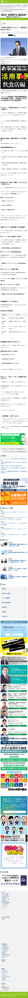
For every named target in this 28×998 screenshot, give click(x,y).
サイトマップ (4, 906)
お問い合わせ (5, 616)
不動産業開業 (4, 945)
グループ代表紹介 (5, 971)
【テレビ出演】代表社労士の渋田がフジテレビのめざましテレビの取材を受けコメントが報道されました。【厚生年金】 (14, 518)
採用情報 (3, 979)
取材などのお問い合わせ (6, 976)
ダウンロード (4, 905)
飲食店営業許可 (4, 949)
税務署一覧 (4, 961)
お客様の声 (4, 607)
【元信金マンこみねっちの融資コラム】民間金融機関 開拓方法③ (15, 451)
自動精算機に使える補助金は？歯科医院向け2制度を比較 (17, 577)
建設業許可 (4, 953)
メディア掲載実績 (5, 598)
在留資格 (3, 957)
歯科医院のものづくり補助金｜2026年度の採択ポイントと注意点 (17, 569)
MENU (5, 1)
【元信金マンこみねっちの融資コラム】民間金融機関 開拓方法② (13, 448)
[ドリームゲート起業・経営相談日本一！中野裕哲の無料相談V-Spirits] (13, 15)
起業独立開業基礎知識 (6, 902)
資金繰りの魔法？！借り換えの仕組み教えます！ (12, 465)
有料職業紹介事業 (5, 946)
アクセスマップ (4, 974)
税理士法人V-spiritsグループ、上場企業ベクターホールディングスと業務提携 (14, 512)
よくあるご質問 (4, 904)
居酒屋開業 (4, 951)
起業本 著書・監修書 (5, 896)
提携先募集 (4, 978)
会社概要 (4, 611)
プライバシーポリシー (6, 980)
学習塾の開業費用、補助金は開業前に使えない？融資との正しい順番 (17, 545)
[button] (2, 1)
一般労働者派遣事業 (5, 947)
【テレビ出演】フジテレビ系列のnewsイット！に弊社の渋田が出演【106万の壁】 (14, 524)
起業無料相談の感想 (5, 901)
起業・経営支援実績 (6, 602)
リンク (3, 908)
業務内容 (4, 588)
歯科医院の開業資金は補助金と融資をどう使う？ (17, 553)
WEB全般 (5, 18)
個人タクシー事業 (5, 956)
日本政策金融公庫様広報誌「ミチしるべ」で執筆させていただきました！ (14, 529)
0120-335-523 (12, 410)
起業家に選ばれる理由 (6, 898)
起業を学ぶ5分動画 (6, 593)
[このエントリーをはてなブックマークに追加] (14, 35)
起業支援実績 (4, 897)
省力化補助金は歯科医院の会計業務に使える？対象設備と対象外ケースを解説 (17, 561)
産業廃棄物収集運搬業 (6, 954)
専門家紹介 (4, 972)
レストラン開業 (4, 950)
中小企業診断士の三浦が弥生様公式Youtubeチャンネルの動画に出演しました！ (14, 535)
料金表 (3, 919)
